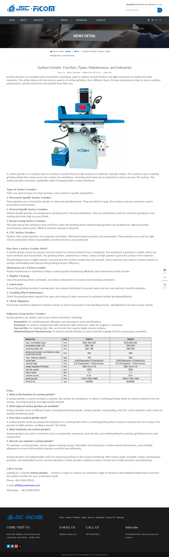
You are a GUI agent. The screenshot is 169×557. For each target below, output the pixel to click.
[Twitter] (160, 20)
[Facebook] (152, 20)
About (68, 518)
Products (76, 518)
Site (110, 73)
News (84, 518)
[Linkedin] (148, 20)
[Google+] (156, 20)
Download (100, 518)
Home (62, 518)
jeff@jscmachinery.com (27, 485)
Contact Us (110, 518)
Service (91, 518)
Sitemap (120, 518)
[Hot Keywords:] (160, 10)
